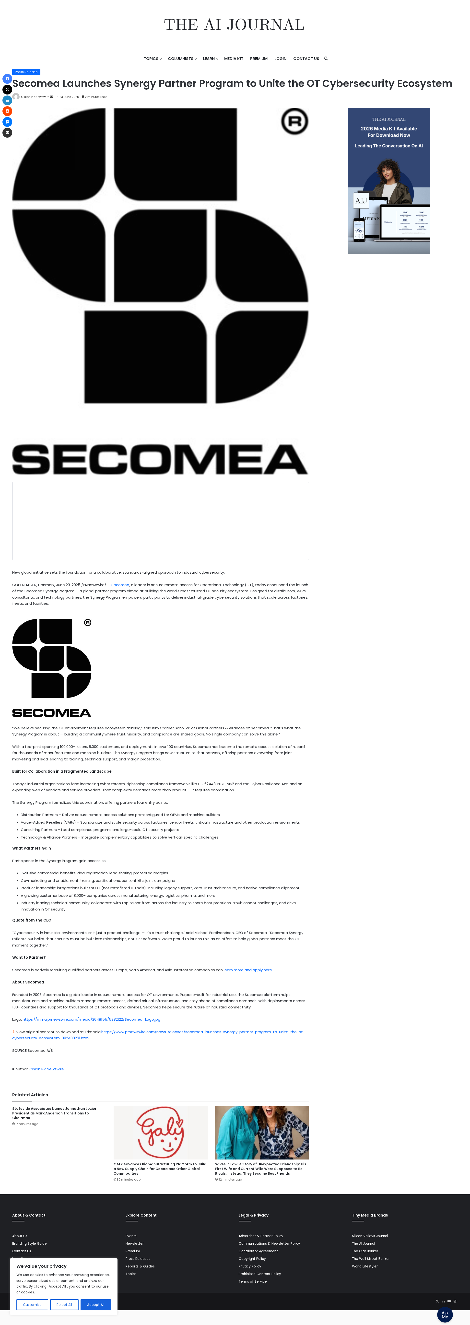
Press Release (26, 72)
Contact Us (306, 58)
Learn (209, 58)
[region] (64, 1286)
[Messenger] (7, 122)
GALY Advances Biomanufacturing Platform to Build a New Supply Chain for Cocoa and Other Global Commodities (160, 1169)
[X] (437, 1301)
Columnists (180, 58)
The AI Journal (363, 1243)
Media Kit (233, 58)
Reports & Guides (140, 1266)
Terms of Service (253, 1281)
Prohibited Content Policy (260, 1274)
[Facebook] (7, 79)
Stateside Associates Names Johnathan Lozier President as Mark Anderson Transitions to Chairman (54, 1113)
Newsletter (135, 1243)
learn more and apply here (248, 969)
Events (131, 1236)
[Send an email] (51, 97)
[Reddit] (7, 111)
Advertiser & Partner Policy (261, 1236)
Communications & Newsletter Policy (269, 1243)
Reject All (64, 1304)
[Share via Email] (7, 133)
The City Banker (365, 1251)
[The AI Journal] (235, 26)
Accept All (95, 1304)
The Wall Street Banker (371, 1258)
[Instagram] (455, 1301)
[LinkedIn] (443, 1301)
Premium (259, 58)
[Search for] (326, 58)
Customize (32, 1304)
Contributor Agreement (258, 1251)
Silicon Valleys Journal (370, 1236)
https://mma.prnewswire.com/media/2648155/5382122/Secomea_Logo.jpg (91, 1019)
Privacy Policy (250, 1266)
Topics (151, 58)
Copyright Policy (252, 1258)
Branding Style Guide (29, 1243)
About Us (19, 1236)
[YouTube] (449, 1301)
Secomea (120, 584)
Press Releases (138, 1258)
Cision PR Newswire (35, 97)
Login (280, 58)
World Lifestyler (365, 1266)
